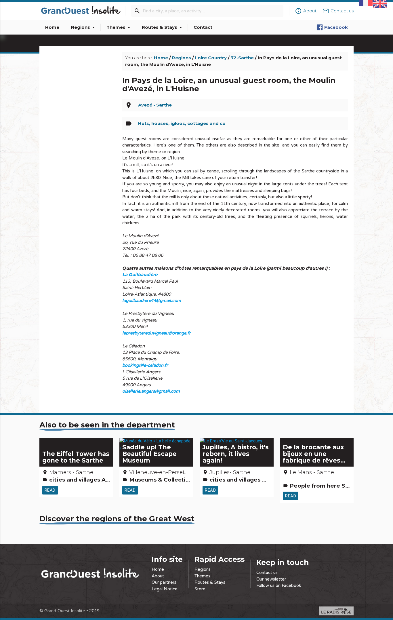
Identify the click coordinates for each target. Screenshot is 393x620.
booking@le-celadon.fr (145, 365)
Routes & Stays (163, 27)
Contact (203, 27)
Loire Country (211, 57)
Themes (119, 27)
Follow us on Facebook (278, 585)
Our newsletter (271, 579)
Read (50, 490)
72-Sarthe (242, 57)
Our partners (164, 582)
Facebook (336, 27)
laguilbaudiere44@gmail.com (151, 300)
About (158, 576)
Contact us (267, 572)
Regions (84, 27)
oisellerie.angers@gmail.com (151, 391)
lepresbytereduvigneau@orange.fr (156, 333)
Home (52, 27)
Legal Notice (165, 589)
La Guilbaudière (139, 274)
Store (199, 589)
